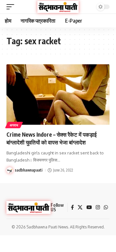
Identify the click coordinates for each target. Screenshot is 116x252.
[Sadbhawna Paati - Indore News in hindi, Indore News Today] (58, 7)
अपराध (14, 125)
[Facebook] (72, 207)
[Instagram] (98, 207)
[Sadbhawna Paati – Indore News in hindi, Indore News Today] (28, 207)
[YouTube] (89, 207)
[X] (80, 207)
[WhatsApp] (106, 207)
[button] (11, 6)
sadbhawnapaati (29, 170)
